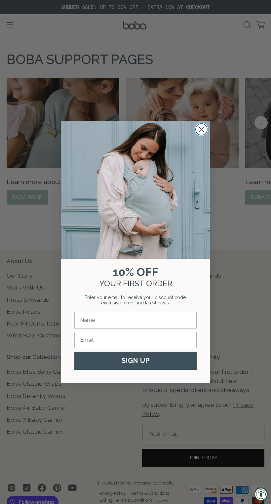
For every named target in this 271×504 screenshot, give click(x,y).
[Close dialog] (201, 129)
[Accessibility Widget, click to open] (261, 494)
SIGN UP (136, 361)
